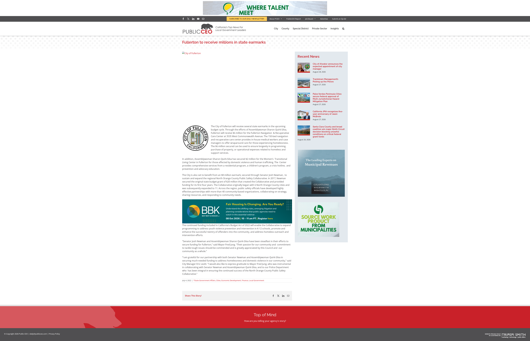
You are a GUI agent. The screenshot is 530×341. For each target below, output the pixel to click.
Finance (245, 280)
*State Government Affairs (204, 280)
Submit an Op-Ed (339, 19)
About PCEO (274, 19)
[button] (343, 29)
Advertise (324, 19)
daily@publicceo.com (38, 334)
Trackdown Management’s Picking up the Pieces (325, 80)
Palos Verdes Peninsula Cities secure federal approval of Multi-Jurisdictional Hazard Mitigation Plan (327, 98)
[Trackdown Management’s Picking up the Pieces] (304, 83)
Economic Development (231, 280)
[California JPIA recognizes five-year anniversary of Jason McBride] (304, 115)
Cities (218, 280)
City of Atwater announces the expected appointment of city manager (328, 66)
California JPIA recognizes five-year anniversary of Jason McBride (328, 114)
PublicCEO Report (293, 19)
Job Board (309, 19)
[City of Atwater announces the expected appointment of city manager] (304, 68)
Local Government (256, 280)
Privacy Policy (54, 334)
